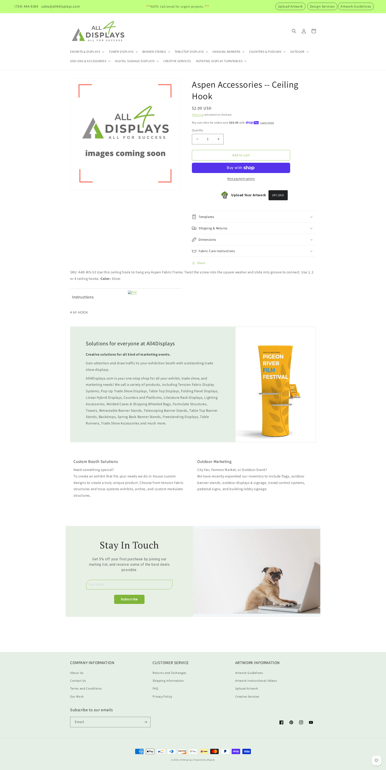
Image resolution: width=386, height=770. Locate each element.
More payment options (241, 178)
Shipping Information (168, 681)
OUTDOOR (297, 52)
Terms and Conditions (86, 688)
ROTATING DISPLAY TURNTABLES (219, 61)
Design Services (322, 6)
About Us (77, 673)
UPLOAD (278, 195)
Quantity (197, 130)
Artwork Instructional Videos (256, 681)
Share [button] (201, 263)
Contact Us (78, 681)
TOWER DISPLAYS (121, 52)
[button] (86, 51)
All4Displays (186, 759)
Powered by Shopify (204, 759)
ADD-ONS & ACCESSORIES (88, 61)
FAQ (155, 688)
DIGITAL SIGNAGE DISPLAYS (135, 61)
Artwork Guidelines (355, 6)
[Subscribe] (145, 722)
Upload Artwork (290, 6)
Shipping (197, 114)
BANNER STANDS (154, 52)
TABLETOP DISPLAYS (189, 52)
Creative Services (247, 696)
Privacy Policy (162, 696)
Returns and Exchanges (169, 673)
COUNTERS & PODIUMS (265, 52)
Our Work (77, 696)
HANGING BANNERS (226, 52)
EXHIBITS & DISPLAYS (85, 52)
